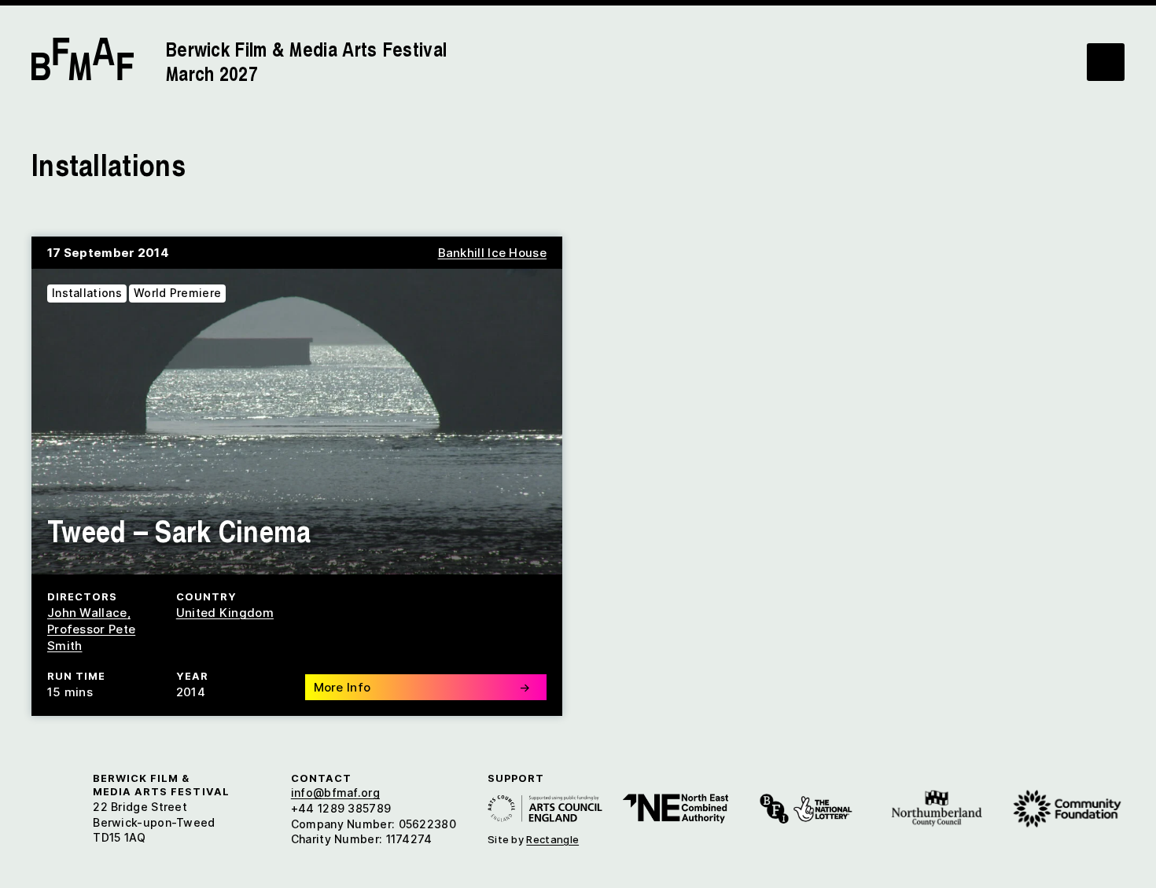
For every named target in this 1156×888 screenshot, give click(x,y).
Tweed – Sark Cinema (179, 530)
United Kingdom (225, 612)
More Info (422, 687)
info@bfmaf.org (335, 792)
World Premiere (177, 292)
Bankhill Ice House (492, 252)
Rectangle (552, 839)
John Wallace (87, 612)
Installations (87, 292)
